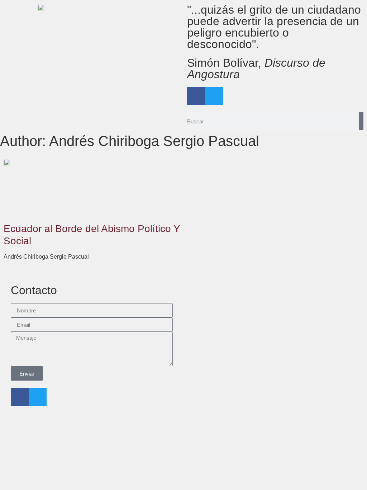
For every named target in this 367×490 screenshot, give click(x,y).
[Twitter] (214, 96)
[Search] (361, 121)
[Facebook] (196, 96)
